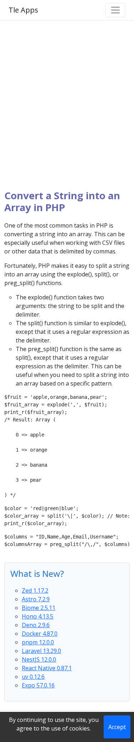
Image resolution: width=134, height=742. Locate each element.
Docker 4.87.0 (40, 634)
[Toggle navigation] (115, 10)
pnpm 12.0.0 (38, 642)
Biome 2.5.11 (38, 608)
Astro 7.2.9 (36, 599)
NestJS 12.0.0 (39, 659)
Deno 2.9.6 (36, 625)
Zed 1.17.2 (35, 590)
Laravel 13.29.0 (41, 651)
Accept (117, 727)
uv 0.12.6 (33, 677)
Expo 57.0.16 (38, 685)
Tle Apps (23, 10)
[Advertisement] (67, 105)
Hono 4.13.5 (37, 616)
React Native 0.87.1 (47, 668)
